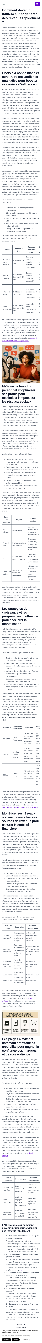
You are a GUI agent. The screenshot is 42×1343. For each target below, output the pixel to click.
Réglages (25, 1339)
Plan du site (21, 1324)
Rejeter (16, 1339)
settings (27, 1336)
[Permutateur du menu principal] (37, 4)
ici (21, 1270)
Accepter (6, 1339)
